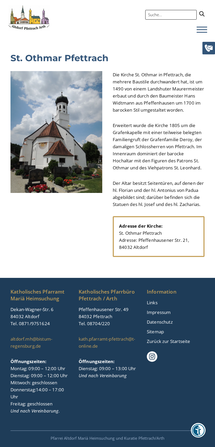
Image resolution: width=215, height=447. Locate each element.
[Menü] (202, 30)
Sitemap (155, 332)
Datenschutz (160, 322)
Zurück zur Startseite (168, 341)
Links (152, 303)
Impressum (159, 312)
